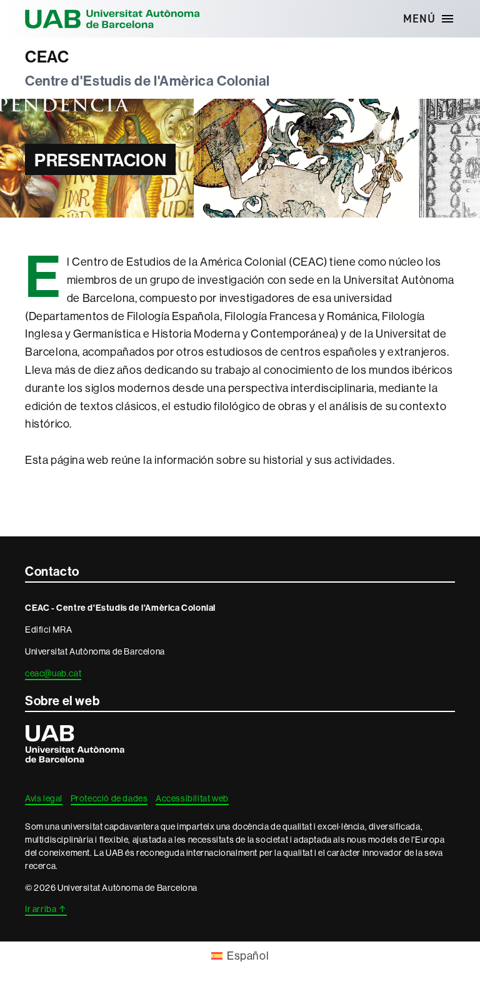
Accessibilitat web (192, 798)
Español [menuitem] (248, 955)
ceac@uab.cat (53, 673)
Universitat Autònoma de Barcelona (112, 18)
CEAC (47, 57)
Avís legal (43, 798)
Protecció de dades (109, 798)
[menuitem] (240, 955)
